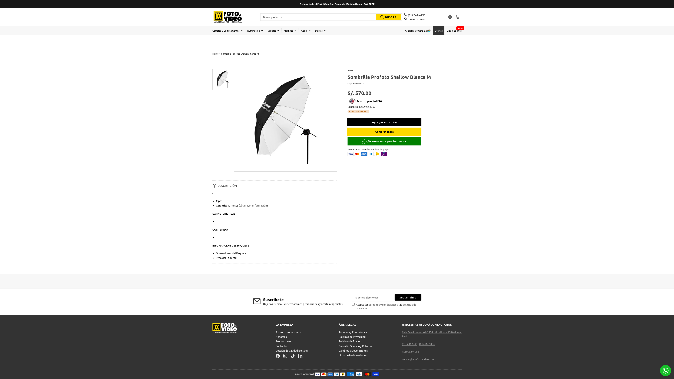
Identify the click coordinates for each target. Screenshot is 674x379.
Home (215, 53)
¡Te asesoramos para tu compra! (387, 141)
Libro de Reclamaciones (353, 355)
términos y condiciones (383, 304)
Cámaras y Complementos (226, 30)
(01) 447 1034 (427, 343)
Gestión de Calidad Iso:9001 (292, 350)
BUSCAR (391, 17)
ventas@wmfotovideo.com (418, 359)
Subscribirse (408, 297)
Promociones (283, 341)
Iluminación (253, 30)
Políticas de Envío (349, 341)
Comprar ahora (384, 131)
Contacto (281, 346)
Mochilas (288, 30)
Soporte (272, 30)
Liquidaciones (454, 30)
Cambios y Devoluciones (353, 350)
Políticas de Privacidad (352, 336)
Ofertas (439, 30)
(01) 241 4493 (409, 343)
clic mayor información (253, 205)
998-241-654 (417, 19)
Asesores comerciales (288, 332)
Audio (304, 30)
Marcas (319, 30)
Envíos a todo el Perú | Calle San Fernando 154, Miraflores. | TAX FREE (337, 3)
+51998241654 (410, 351)
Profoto (352, 70)
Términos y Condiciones (353, 332)
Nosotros (281, 336)
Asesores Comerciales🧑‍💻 (418, 30)
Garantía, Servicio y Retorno (355, 346)
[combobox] (331, 17)
